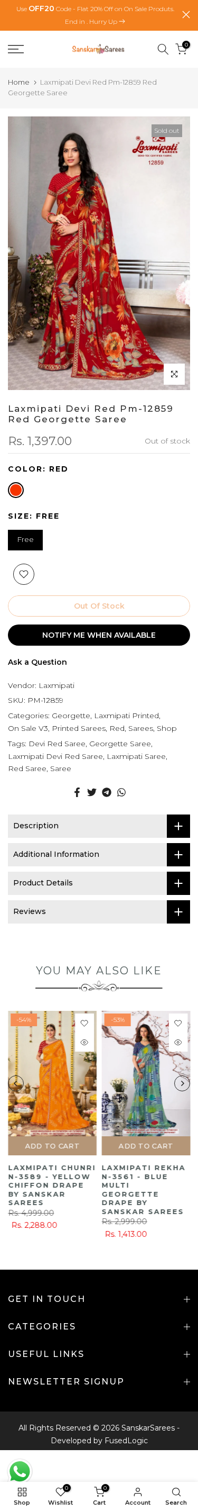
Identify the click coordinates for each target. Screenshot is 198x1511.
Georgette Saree (120, 743)
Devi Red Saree (57, 743)
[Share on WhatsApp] (121, 792)
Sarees (140, 728)
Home (19, 82)
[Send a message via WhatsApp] (19, 1471)
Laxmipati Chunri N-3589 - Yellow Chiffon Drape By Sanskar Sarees (52, 1185)
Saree (60, 768)
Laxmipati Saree (136, 756)
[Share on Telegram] (106, 792)
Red (117, 728)
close (186, 15)
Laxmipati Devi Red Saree (55, 756)
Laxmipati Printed (126, 715)
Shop (167, 728)
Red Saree (27, 768)
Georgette (71, 715)
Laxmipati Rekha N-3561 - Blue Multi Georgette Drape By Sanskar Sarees (144, 1189)
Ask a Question (37, 662)
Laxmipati (56, 685)
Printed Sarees (79, 728)
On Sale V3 (28, 728)
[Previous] (16, 1083)
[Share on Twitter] (92, 792)
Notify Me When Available (99, 635)
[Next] (182, 1083)
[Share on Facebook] (77, 792)
